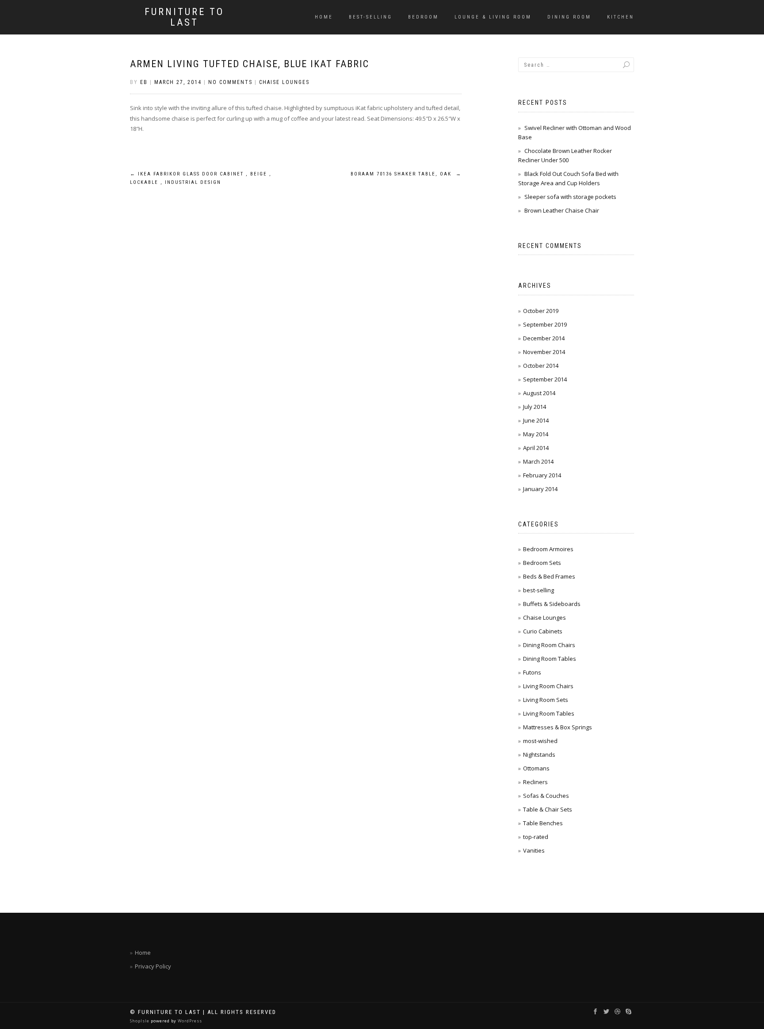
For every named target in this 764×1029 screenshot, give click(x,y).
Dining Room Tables (549, 659)
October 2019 (540, 311)
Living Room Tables (548, 713)
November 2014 (544, 352)
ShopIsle (140, 1021)
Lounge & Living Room (493, 17)
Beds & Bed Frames (549, 576)
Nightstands (539, 754)
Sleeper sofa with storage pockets (570, 197)
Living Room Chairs (548, 686)
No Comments (230, 82)
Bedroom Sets (542, 563)
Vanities (534, 850)
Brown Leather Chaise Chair (561, 210)
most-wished (540, 741)
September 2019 (545, 324)
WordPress (189, 1021)
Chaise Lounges (284, 82)
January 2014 (540, 489)
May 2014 (535, 434)
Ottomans (536, 768)
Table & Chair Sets (547, 809)
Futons (532, 672)
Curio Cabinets (542, 631)
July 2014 (534, 407)
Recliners (535, 782)
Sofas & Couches (546, 796)
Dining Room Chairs (549, 645)
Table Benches (543, 823)
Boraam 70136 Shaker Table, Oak (406, 174)
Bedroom (423, 17)
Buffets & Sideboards (552, 604)
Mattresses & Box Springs (557, 727)
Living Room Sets (545, 700)
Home (324, 17)
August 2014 (539, 393)
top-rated (535, 837)
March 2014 (538, 461)
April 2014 (536, 448)
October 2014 (540, 366)
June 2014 (536, 420)
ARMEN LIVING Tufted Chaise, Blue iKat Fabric (249, 63)
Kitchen (620, 17)
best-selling (370, 17)
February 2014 (542, 475)
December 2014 (544, 338)
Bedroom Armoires (548, 549)
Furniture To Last (184, 17)
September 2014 (545, 379)
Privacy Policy (153, 966)
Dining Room (569, 17)
